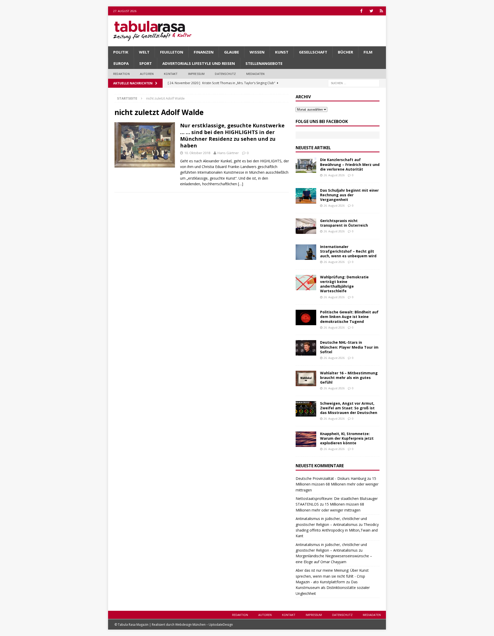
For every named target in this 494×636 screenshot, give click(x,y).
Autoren (147, 74)
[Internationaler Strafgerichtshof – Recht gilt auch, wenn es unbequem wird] (306, 252)
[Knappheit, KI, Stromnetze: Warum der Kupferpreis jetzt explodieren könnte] (306, 439)
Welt (144, 52)
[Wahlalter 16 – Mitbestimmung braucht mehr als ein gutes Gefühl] (306, 378)
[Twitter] (371, 10)
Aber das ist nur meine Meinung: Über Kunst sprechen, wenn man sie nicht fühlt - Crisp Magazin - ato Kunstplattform (332, 576)
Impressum (196, 74)
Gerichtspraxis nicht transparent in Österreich (344, 223)
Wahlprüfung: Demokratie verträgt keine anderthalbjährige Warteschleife (344, 284)
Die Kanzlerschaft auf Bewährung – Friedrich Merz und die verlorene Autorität (350, 164)
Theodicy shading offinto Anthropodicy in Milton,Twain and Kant (337, 530)
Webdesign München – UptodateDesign (204, 624)
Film (368, 52)
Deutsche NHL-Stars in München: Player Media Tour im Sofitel (349, 347)
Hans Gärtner (228, 153)
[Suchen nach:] (354, 82)
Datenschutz (225, 74)
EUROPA (121, 63)
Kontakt (171, 74)
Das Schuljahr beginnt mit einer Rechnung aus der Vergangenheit (349, 195)
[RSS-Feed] (381, 10)
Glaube (231, 52)
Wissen (257, 52)
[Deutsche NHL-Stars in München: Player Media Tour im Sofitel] (306, 348)
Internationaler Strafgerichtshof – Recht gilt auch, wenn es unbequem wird (348, 251)
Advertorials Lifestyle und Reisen (198, 63)
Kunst (281, 52)
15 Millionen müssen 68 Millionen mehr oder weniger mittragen (337, 484)
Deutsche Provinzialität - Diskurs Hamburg (331, 478)
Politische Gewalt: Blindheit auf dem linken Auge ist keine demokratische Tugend (349, 317)
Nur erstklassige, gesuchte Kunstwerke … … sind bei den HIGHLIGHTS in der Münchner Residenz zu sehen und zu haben (232, 135)
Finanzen (204, 52)
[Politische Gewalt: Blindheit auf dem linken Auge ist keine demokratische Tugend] (306, 317)
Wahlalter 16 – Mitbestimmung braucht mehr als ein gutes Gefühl (349, 377)
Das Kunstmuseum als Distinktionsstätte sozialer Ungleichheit (333, 587)
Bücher (345, 52)
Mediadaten (255, 74)
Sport (145, 63)
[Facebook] (361, 10)
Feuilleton (171, 52)
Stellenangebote (264, 63)
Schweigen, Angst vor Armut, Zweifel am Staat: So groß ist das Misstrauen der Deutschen (348, 408)
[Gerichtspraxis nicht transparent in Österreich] (306, 226)
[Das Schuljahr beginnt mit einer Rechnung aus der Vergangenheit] (306, 196)
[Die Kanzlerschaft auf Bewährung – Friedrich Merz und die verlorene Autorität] (306, 165)
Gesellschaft (313, 52)
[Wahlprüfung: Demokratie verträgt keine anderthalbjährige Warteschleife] (306, 282)
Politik (120, 52)
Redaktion (121, 74)
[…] (240, 183)
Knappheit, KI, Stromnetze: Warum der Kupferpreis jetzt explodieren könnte (347, 438)
